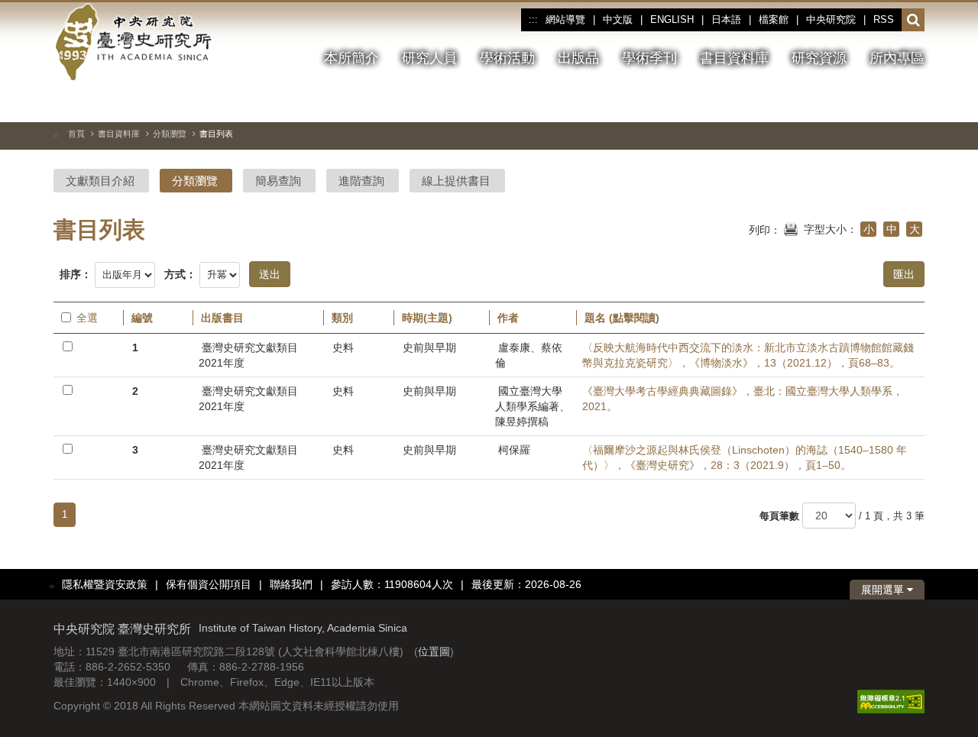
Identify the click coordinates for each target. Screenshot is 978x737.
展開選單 (884, 589)
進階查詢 (361, 180)
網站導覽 (565, 19)
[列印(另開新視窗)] (791, 227)
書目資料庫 (119, 133)
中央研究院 (831, 19)
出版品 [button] (578, 58)
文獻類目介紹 (100, 180)
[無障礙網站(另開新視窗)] (891, 700)
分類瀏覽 (169, 133)
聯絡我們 (291, 584)
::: (533, 20)
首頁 (76, 133)
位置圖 (434, 651)
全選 (87, 317)
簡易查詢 (278, 180)
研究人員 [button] (429, 58)
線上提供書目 (456, 180)
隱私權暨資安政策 (104, 584)
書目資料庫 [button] (734, 58)
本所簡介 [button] (351, 58)
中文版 (618, 19)
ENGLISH (672, 19)
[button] (913, 21)
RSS (883, 19)
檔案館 (774, 19)
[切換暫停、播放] (830, 102)
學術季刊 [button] (649, 58)
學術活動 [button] (507, 58)
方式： (180, 274)
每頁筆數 (779, 516)
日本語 (726, 19)
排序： (76, 274)
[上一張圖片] (858, 102)
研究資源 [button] (819, 58)
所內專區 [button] (897, 58)
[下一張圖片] (885, 102)
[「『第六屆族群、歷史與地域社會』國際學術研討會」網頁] (913, 103)
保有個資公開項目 (208, 584)
